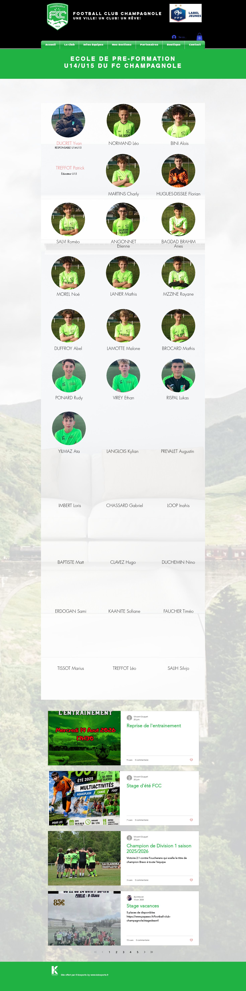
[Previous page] (102, 952)
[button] (199, 36)
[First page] (95, 952)
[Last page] (152, 952)
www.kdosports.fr (99, 974)
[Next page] (145, 952)
